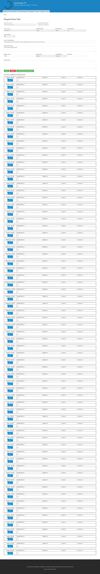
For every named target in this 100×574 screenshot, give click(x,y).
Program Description (8, 45)
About (48, 11)
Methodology (31, 11)
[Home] (8, 5)
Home (5, 14)
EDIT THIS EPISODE (10, 80)
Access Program (7, 34)
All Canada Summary (22, 11)
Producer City (39, 54)
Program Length (39, 28)
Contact (37, 11)
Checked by (69, 54)
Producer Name (7, 54)
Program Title (7, 28)
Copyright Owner (59, 54)
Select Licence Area (8, 23)
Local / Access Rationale (9, 40)
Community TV (20, 3)
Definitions (43, 11)
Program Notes (7, 60)
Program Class (58, 28)
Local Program (70, 28)
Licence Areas (14, 11)
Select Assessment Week (42, 23)
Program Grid (6, 11)
